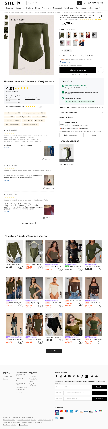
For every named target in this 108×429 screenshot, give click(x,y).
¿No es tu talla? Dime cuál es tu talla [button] (70, 65)
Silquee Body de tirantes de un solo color (34, 303)
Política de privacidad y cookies (27, 420)
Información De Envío (20, 375)
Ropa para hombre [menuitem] (86, 8)
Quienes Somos (7, 376)
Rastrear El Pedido (21, 387)
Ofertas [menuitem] (37, 8)
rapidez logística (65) (24, 117)
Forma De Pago (33, 379)
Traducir (6, 148)
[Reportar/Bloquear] (53, 159)
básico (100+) (28, 121)
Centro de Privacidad (9, 420)
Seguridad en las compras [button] (73, 98)
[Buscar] (79, 3)
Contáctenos (32, 376)
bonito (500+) (39, 121)
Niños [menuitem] (76, 8)
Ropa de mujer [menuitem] (46, 8)
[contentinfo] (81, 412)
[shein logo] (12, 3)
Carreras (5, 379)
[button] (98, 3)
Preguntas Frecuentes (32, 384)
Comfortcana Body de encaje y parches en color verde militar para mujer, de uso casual (34, 264)
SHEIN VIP (19, 392)
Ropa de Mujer (19, 12)
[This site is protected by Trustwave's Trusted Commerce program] (56, 418)
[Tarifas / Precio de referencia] (73, 24)
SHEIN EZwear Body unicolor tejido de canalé (14, 264)
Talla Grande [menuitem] (69, 8)
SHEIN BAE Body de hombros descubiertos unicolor (54, 303)
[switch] (40, 107)
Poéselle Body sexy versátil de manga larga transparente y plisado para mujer (14, 303)
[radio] (62, 35)
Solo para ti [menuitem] (20, 8)
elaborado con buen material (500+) (34, 113)
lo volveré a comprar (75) (12, 113)
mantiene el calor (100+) (12, 121)
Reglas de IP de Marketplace (11, 422)
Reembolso (19, 381)
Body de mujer (55, 12)
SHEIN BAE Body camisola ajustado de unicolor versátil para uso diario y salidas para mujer (54, 266)
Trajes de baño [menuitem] (57, 8)
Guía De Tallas (20, 390)
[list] (72, 376)
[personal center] (85, 3)
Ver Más (54, 351)
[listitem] (66, 153)
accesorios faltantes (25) (30, 124)
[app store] (92, 377)
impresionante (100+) (40, 117)
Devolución (19, 378)
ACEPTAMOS (59, 407)
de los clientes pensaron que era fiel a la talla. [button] (76, 59)
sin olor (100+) (9, 117)
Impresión (37, 422)
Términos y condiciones (44, 420)
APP (92, 372)
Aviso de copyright (27, 422)
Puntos (31, 381)
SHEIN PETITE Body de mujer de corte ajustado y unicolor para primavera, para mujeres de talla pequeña (93, 266)
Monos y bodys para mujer (42, 12)
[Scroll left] (99, 8)
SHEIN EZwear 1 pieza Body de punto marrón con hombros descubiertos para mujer (74, 301)
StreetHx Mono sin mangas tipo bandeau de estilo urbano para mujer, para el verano (34, 339)
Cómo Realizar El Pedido (21, 384)
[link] (89, 3)
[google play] (96, 377)
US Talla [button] (66, 50)
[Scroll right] (102, 8)
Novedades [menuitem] (29, 8)
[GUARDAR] (101, 70)
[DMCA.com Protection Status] (61, 418)
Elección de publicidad (9, 425)
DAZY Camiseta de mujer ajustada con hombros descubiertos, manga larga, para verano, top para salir (74, 339)
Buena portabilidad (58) (12, 124)
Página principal (9, 12)
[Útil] (43, 159)
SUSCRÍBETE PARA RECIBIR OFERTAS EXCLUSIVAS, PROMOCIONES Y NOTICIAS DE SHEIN (80, 382)
